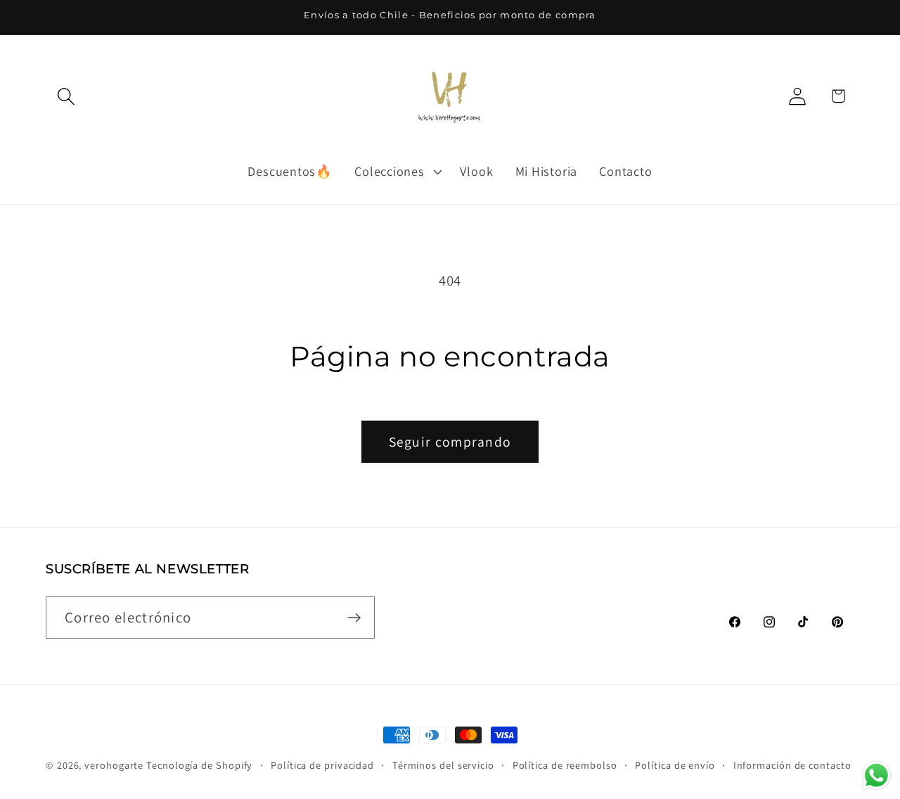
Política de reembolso (565, 765)
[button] (66, 96)
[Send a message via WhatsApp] (876, 775)
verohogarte (113, 765)
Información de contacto (792, 765)
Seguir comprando (450, 442)
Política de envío (674, 765)
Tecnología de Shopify (199, 765)
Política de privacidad (322, 765)
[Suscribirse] (354, 617)
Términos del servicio (443, 765)
